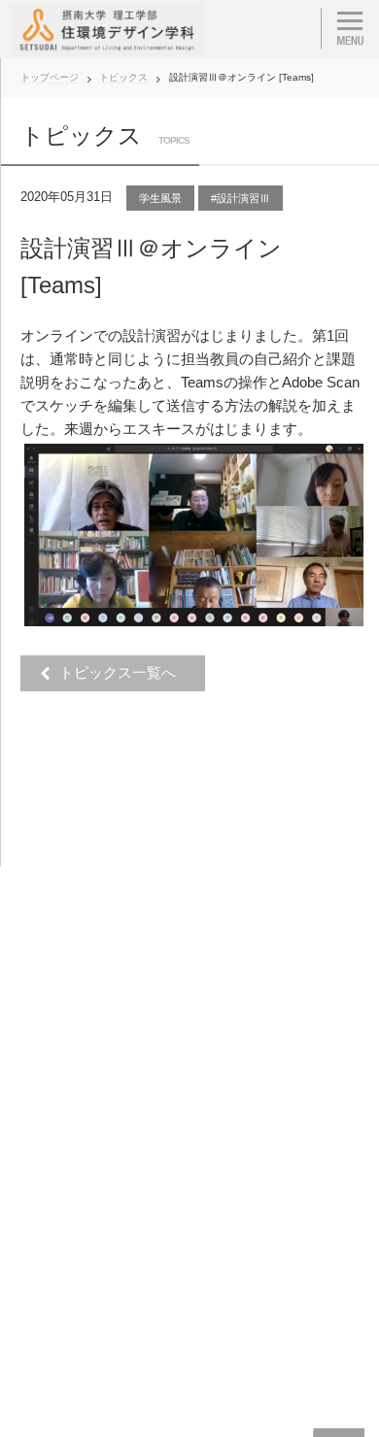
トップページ (49, 77)
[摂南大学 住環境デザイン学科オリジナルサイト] (107, 29)
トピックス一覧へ (122, 672)
